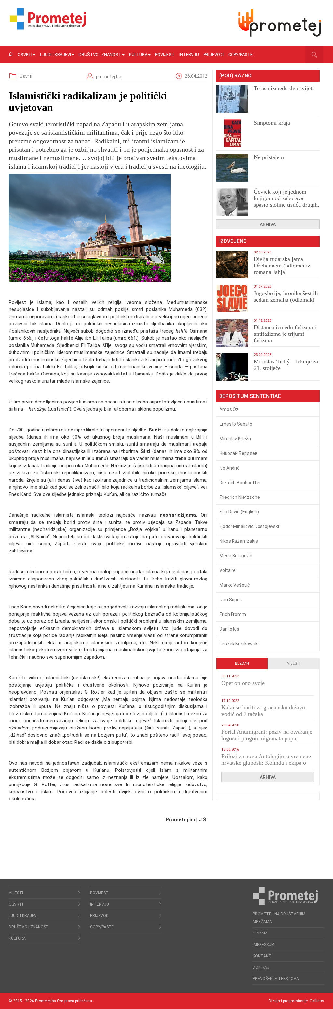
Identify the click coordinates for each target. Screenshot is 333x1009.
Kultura (138, 54)
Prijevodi (214, 54)
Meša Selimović (236, 555)
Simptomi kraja (272, 122)
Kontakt (262, 956)
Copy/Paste (240, 54)
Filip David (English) (239, 511)
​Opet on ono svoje (243, 683)
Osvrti (25, 54)
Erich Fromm (233, 614)
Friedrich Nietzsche (240, 497)
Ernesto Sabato (236, 424)
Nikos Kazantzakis (239, 541)
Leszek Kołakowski (239, 643)
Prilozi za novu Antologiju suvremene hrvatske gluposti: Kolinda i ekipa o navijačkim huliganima (266, 762)
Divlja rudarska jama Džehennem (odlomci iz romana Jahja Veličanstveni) (282, 269)
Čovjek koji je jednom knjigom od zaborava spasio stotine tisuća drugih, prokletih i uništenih (286, 201)
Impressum (263, 944)
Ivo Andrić (230, 467)
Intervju (189, 54)
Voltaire (228, 570)
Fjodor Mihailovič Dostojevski (249, 526)
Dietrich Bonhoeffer (240, 482)
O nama (260, 933)
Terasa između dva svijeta (284, 88)
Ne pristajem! (270, 157)
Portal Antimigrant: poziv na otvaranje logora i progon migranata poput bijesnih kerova (266, 738)
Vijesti (293, 663)
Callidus (317, 1001)
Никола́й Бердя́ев (239, 453)
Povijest (165, 54)
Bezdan (242, 663)
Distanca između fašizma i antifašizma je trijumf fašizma (285, 334)
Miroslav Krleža (235, 438)
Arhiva (268, 224)
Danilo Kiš (229, 629)
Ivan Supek (231, 599)
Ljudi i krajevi (55, 54)
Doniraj (261, 967)
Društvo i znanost (100, 54)
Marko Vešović (235, 585)
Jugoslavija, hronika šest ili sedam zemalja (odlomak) (286, 296)
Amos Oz (229, 409)
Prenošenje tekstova (276, 978)
